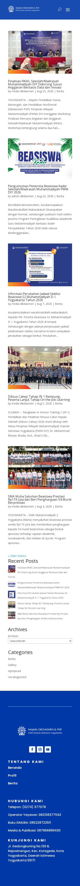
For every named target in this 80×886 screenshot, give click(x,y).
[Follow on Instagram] (40, 749)
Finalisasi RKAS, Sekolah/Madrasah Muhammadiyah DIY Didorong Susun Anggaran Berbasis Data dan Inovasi (35, 84)
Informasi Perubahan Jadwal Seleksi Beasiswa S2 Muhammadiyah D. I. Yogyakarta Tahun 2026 (34, 297)
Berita (60, 91)
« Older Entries (17, 556)
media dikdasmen (23, 91)
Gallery (12, 665)
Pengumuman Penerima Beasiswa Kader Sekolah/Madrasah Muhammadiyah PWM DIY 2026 (38, 189)
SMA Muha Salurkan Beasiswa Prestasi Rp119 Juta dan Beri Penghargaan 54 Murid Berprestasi (39, 499)
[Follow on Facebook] (32, 749)
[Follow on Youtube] (48, 749)
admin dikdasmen (23, 196)
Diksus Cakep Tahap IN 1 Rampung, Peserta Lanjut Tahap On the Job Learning (39, 398)
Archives (13, 636)
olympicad (14, 671)
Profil (12, 775)
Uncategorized (17, 677)
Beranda (15, 767)
